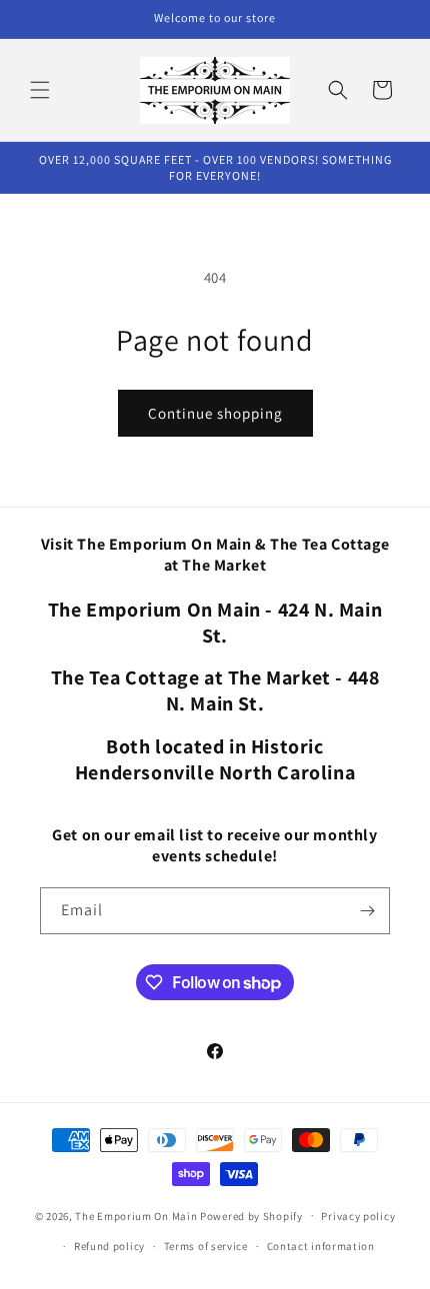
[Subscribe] (367, 910)
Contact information (321, 1246)
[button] (40, 90)
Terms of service (206, 1246)
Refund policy (109, 1246)
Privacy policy (358, 1216)
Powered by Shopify (251, 1215)
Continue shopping (215, 413)
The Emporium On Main (136, 1215)
